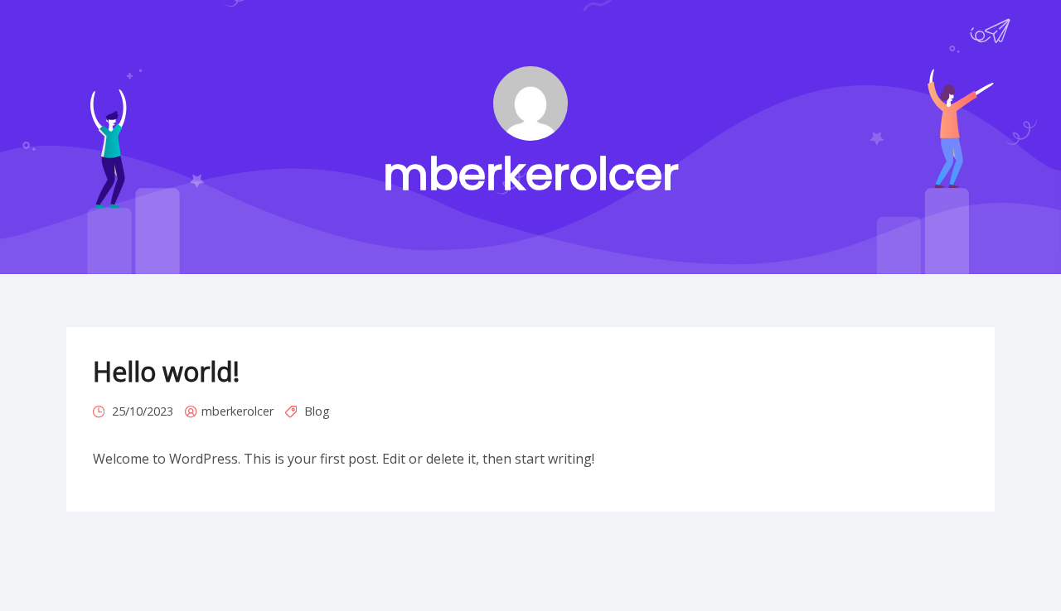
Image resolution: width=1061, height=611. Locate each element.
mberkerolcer (237, 411)
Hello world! (166, 371)
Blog (317, 411)
